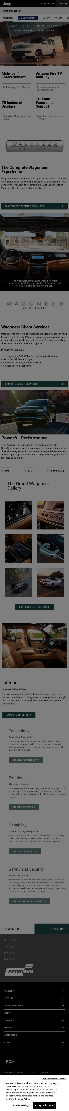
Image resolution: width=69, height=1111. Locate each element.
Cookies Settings (20, 1105)
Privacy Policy (22, 1099)
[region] (34, 1093)
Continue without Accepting (54, 1079)
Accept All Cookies (45, 1105)
